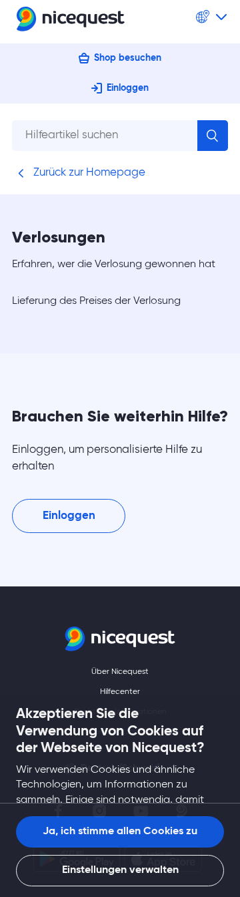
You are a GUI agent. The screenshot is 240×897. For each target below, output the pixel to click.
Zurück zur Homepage (88, 172)
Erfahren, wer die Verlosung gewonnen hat (113, 264)
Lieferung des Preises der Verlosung (96, 301)
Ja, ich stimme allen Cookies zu (120, 831)
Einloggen (128, 88)
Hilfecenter (120, 692)
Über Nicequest (120, 672)
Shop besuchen (127, 58)
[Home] (71, 22)
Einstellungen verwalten (120, 870)
